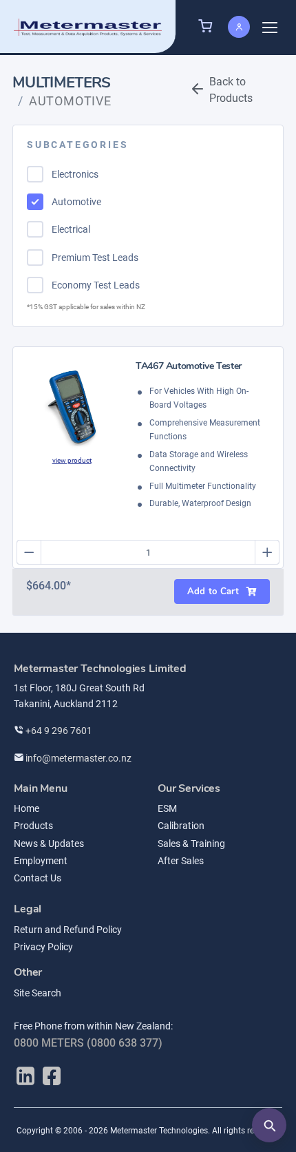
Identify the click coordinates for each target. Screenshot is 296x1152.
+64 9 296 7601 (57, 730)
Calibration (181, 825)
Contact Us (37, 877)
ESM (167, 808)
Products (33, 825)
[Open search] (269, 1125)
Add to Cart (213, 591)
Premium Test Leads (95, 257)
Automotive (76, 201)
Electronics (75, 174)
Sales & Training (191, 843)
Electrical (71, 229)
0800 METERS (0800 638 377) (88, 1042)
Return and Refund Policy (68, 929)
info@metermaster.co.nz (77, 758)
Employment (40, 860)
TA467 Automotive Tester (188, 367)
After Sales (181, 860)
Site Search (37, 992)
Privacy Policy (43, 946)
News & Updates (49, 843)
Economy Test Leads (96, 285)
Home (26, 808)
